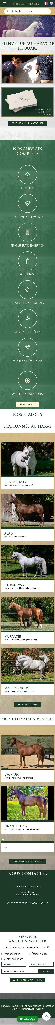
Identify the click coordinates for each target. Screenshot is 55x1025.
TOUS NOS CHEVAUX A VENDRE (27, 861)
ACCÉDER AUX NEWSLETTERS (27, 980)
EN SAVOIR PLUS (27, 404)
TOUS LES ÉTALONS (27, 704)
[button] (27, 1019)
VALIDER (45, 971)
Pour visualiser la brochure (27, 123)
